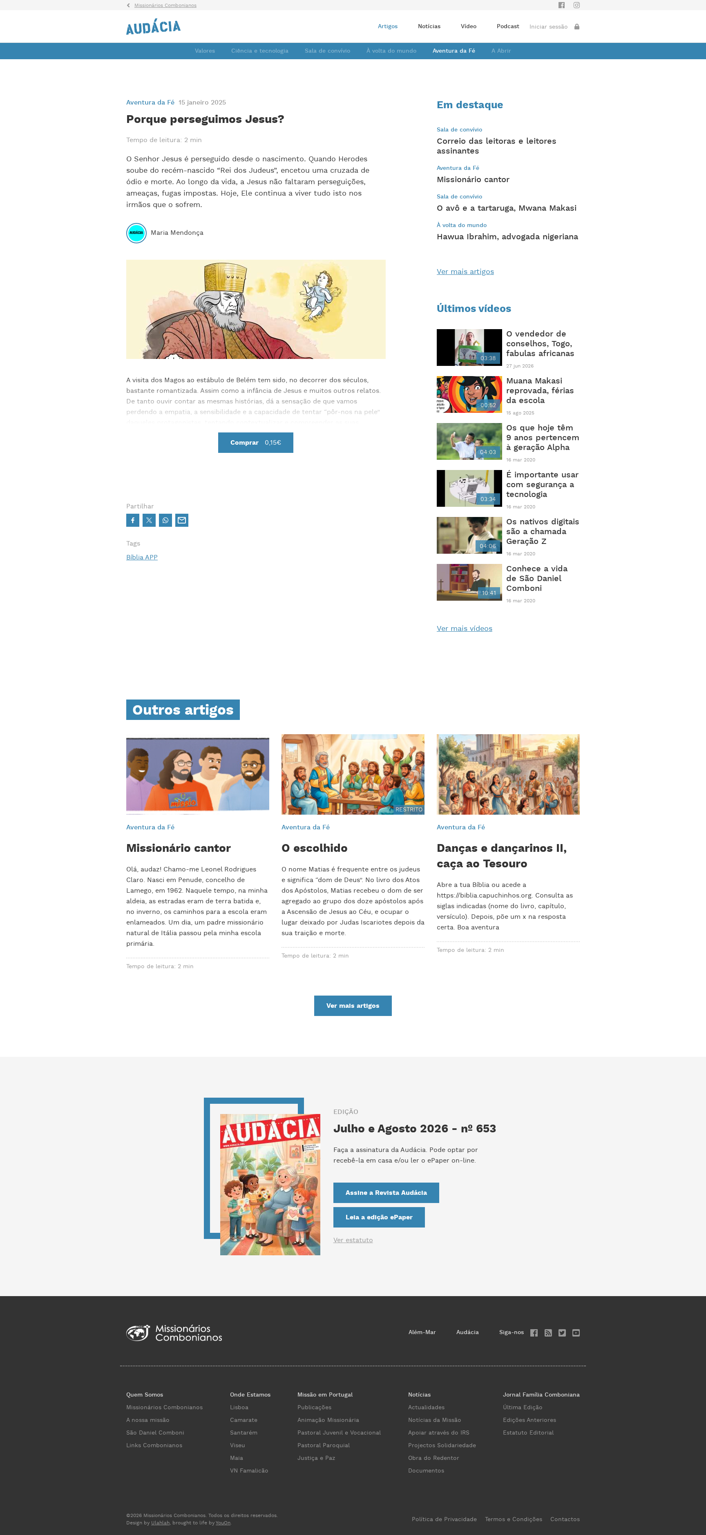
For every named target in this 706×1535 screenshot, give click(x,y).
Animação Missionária (328, 1420)
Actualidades (426, 1407)
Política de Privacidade (444, 1519)
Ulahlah (160, 1523)
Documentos (426, 1471)
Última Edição (523, 1407)
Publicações (314, 1407)
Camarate (243, 1420)
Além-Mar (422, 1332)
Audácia (467, 1332)
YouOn (223, 1523)
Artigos (388, 26)
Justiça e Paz (316, 1458)
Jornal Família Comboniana (541, 1395)
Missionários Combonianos (164, 1407)
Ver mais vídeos (464, 628)
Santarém (243, 1433)
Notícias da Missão (434, 1420)
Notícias (429, 26)
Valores (205, 51)
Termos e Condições (513, 1519)
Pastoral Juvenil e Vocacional (339, 1433)
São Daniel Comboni (155, 1433)
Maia (236, 1458)
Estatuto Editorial (528, 1433)
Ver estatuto (353, 1240)
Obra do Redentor (433, 1458)
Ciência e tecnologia (259, 51)
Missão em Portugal (325, 1395)
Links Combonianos (154, 1445)
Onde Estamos (250, 1395)
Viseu (237, 1445)
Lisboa (239, 1407)
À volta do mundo (391, 51)
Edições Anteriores (529, 1420)
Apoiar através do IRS (438, 1433)
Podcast (508, 26)
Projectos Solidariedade (442, 1445)
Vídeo (468, 26)
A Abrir (501, 51)
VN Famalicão (249, 1471)
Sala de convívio (327, 51)
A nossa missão (148, 1420)
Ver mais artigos (465, 271)
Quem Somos (144, 1395)
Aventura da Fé (454, 51)
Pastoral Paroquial (323, 1445)
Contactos (565, 1519)
